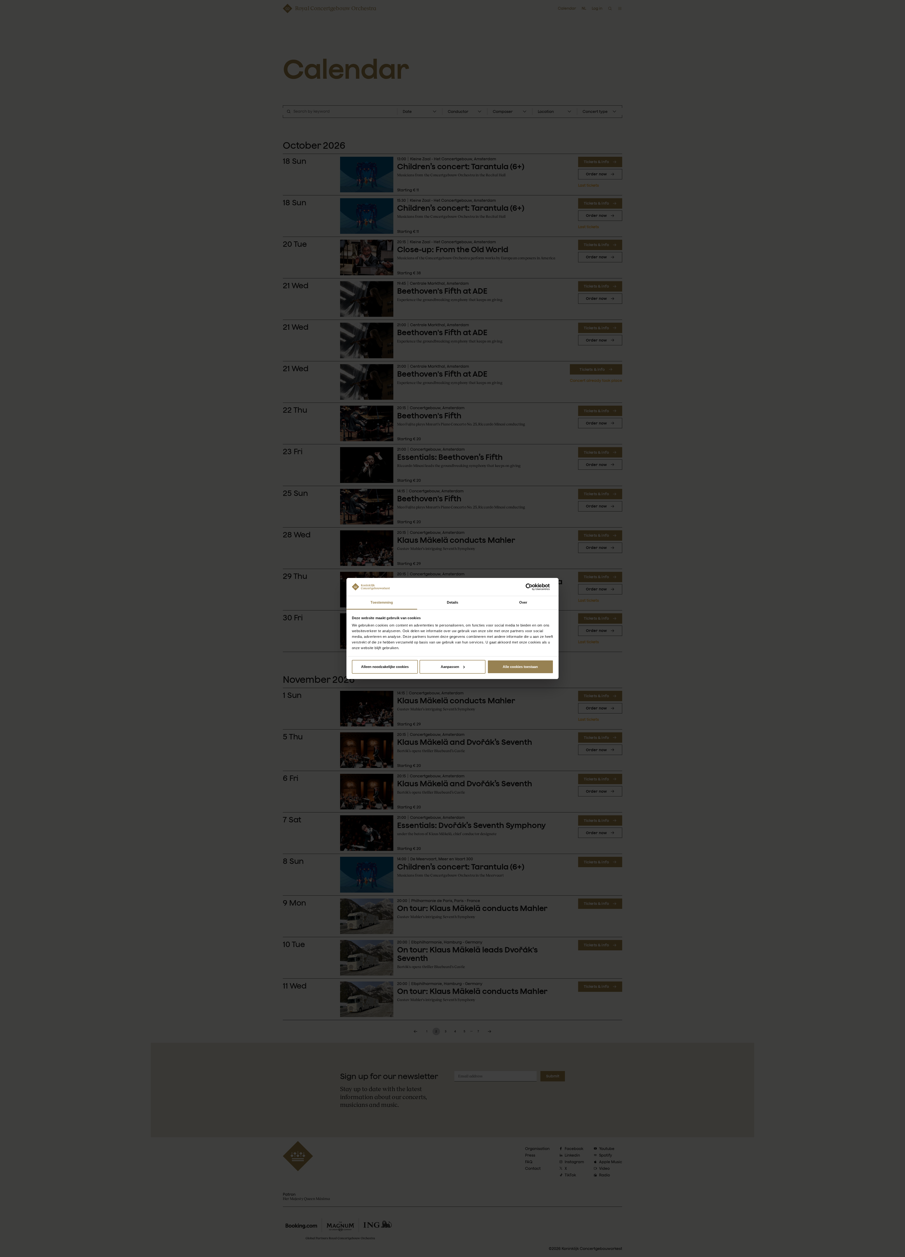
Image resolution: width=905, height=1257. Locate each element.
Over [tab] (523, 602)
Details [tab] (452, 602)
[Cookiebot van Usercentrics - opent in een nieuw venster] (532, 586)
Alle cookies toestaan (520, 667)
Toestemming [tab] (381, 602)
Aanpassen (450, 667)
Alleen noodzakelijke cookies (385, 667)
